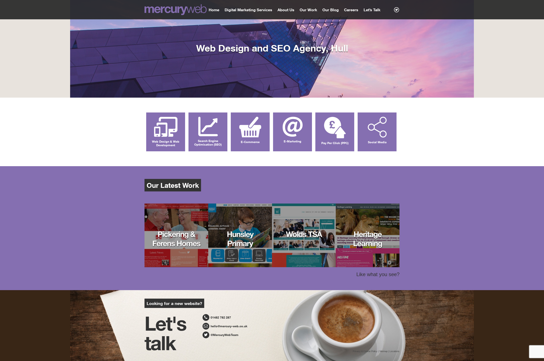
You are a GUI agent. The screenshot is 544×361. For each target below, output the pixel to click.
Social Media (377, 142)
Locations (395, 351)
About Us (286, 9)
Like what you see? (378, 274)
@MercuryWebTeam (224, 335)
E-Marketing (292, 141)
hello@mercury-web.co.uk (228, 326)
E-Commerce (250, 142)
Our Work (308, 9)
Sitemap (383, 351)
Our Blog (330, 9)
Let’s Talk (372, 9)
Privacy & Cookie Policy (365, 351)
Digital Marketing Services (248, 9)
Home (214, 9)
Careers (351, 9)
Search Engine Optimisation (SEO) (208, 142)
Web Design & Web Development (165, 143)
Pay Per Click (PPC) (334, 143)
